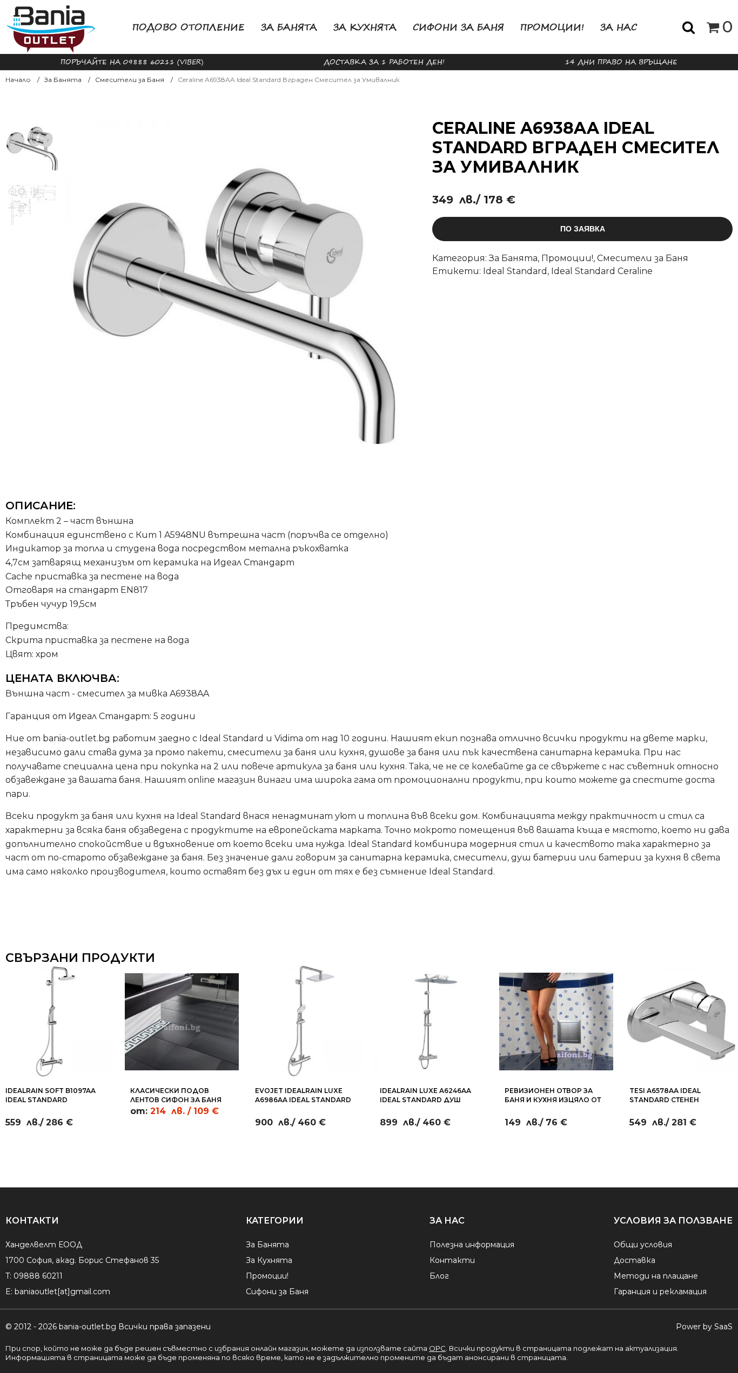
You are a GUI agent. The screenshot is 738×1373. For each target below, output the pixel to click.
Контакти (452, 1260)
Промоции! (552, 27)
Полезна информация (472, 1244)
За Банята (289, 27)
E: (8, 1291)
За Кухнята (365, 27)
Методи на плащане (656, 1276)
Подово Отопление (188, 27)
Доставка (634, 1260)
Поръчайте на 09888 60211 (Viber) (132, 61)
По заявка (582, 228)
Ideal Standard (515, 271)
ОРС (437, 1348)
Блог (439, 1276)
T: (8, 1276)
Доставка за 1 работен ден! (384, 61)
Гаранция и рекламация (660, 1291)
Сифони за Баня (458, 27)
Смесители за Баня (642, 258)
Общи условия (643, 1244)
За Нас (618, 27)
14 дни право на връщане (621, 61)
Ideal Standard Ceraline (602, 271)
